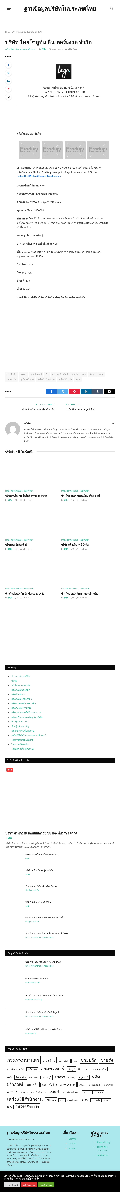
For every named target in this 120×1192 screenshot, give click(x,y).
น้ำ (47, 374)
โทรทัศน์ (84, 1100)
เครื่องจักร (86, 1092)
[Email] (8, 97)
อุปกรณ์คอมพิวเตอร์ (71, 1092)
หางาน (72, 1148)
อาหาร (24, 1091)
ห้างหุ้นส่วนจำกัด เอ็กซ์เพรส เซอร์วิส (25, 593)
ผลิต (96, 1076)
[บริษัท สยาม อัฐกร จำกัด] (14, 983)
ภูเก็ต (44, 1085)
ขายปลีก (89, 1060)
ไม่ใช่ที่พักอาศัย (27, 1106)
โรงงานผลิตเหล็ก (19, 744)
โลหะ (9, 1106)
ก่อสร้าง (49, 1060)
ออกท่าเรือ (12, 379)
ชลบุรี (71, 1069)
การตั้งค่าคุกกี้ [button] (12, 1185)
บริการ (60, 1077)
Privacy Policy (103, 1142)
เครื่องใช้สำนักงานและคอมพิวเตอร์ (20, 49)
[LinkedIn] (8, 81)
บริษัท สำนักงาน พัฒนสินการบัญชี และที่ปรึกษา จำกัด (41, 833)
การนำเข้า (11, 374)
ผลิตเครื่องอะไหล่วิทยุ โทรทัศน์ (26, 716)
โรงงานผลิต (96, 1100)
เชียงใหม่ (51, 1099)
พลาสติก (32, 1084)
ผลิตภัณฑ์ (15, 1084)
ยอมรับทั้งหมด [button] (46, 1185)
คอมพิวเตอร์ (36, 374)
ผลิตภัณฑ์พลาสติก (20, 689)
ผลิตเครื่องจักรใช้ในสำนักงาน (26, 712)
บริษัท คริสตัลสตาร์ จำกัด (75, 544)
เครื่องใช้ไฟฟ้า (65, 379)
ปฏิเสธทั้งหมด (29, 1185)
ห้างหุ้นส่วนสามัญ (20, 726)
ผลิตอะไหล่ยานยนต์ (21, 707)
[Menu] (9, 8)
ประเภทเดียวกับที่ (60, 374)
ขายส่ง (23, 374)
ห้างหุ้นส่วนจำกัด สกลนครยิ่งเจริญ (79, 593)
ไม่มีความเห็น (57, 49)
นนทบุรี (47, 1077)
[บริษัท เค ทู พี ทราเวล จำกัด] (14, 906)
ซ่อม (87, 1069)
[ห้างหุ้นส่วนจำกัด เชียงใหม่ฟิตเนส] (14, 890)
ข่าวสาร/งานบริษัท (20, 676)
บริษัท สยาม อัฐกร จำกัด (36, 978)
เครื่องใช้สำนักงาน (46, 379)
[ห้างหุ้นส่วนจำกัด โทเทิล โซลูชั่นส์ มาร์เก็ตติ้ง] (14, 937)
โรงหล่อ (107, 1100)
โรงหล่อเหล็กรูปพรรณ (22, 748)
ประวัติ (72, 1143)
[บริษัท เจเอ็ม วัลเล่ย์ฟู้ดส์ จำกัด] (14, 874)
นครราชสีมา (34, 1077)
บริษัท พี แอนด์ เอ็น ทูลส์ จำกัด (81, 408)
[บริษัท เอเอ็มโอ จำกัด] (32, 521)
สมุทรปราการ (67, 1084)
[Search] (111, 8)
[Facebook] (8, 65)
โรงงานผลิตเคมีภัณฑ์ (22, 739)
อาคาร (12, 1091)
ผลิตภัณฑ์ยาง (18, 694)
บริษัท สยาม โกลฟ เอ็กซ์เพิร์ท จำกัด (41, 854)
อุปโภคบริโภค (27, 379)
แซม (78, 379)
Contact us (102, 1154)
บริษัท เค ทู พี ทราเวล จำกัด (38, 901)
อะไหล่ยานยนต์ (94, 1085)
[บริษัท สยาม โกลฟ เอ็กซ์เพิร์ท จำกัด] (14, 858)
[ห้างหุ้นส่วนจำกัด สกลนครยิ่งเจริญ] (88, 570)
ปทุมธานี (83, 1077)
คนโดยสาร (32, 1069)
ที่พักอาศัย (21, 1077)
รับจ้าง (53, 1084)
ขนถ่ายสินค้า (64, 1061)
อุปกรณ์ (54, 1091)
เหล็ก (61, 1100)
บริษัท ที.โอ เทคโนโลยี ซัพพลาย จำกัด (26, 495)
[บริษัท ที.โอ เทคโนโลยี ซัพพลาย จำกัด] (32, 472)
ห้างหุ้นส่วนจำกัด (19, 721)
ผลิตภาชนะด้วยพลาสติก (23, 703)
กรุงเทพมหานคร (23, 1060)
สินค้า (92, 374)
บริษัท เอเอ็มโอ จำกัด (16, 544)
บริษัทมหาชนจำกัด (20, 685)
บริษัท (43, 49)
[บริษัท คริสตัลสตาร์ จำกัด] (88, 521)
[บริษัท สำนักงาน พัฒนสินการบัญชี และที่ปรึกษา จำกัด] (60, 798)
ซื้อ (79, 1069)
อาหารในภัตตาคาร (38, 1092)
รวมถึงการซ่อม (79, 374)
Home (7, 32)
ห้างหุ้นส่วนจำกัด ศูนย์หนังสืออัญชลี (80, 495)
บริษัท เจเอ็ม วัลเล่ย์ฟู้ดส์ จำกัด (39, 870)
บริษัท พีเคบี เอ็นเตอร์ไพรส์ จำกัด (38, 408)
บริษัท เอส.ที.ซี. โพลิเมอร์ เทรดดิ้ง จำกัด (43, 1029)
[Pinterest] (8, 89)
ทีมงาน (72, 1138)
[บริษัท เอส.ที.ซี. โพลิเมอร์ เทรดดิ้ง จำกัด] (14, 1033)
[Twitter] (8, 73)
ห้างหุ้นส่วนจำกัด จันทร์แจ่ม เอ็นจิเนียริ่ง (44, 995)
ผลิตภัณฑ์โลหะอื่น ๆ (21, 698)
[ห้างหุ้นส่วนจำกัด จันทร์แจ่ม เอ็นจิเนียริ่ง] (14, 999)
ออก (101, 374)
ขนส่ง (75, 1061)
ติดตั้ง (9, 1077)
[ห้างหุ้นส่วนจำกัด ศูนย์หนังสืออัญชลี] (88, 472)
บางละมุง (71, 1077)
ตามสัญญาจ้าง (99, 1069)
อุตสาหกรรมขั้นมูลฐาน (22, 730)
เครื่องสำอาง (98, 1092)
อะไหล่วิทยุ (108, 1085)
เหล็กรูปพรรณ (72, 1100)
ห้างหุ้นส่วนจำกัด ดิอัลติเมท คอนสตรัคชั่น (44, 917)
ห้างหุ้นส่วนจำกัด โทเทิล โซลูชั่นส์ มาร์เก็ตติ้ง (46, 933)
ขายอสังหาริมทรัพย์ (15, 1069)
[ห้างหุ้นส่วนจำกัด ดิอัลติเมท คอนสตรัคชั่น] (14, 922)
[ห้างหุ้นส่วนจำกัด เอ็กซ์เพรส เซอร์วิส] (32, 570)
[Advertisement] (60, 636)
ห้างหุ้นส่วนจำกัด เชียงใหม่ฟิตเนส (41, 886)
